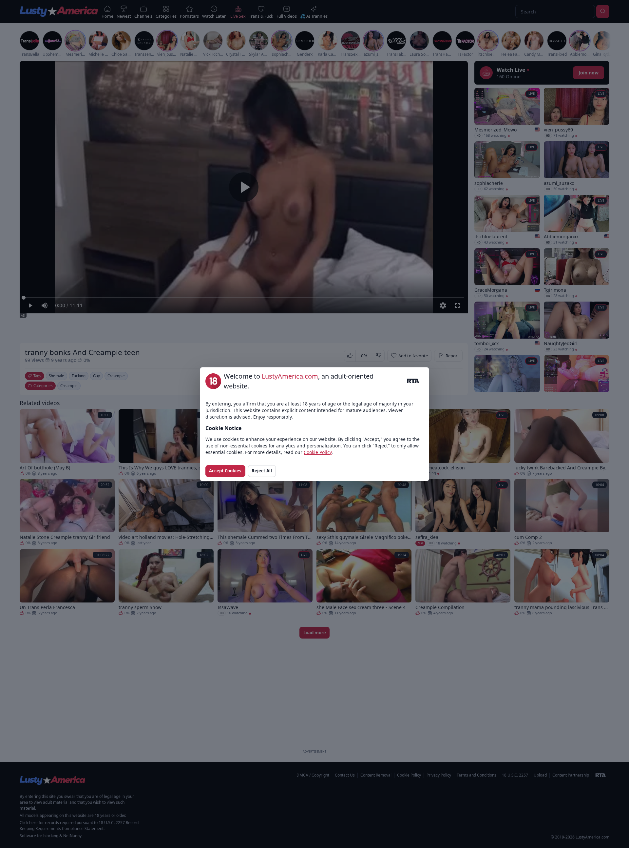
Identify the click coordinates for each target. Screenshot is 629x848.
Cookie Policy (318, 452)
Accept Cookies (225, 471)
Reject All (262, 471)
